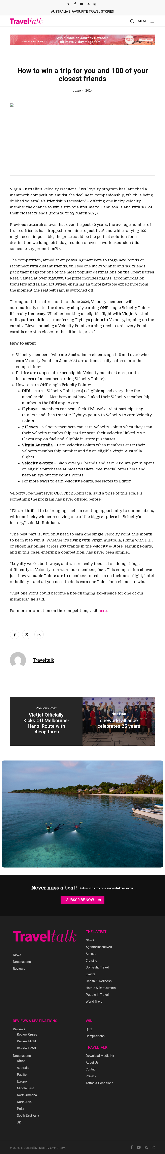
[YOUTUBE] (81, 4)
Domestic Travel (97, 967)
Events (90, 974)
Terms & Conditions (99, 1083)
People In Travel (97, 995)
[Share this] (14, 634)
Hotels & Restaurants (101, 988)
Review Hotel (26, 1048)
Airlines (91, 954)
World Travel (94, 1001)
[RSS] (88, 4)
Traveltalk (43, 660)
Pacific (22, 1075)
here (103, 611)
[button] (146, 21)
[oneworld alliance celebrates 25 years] (118, 721)
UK (19, 1122)
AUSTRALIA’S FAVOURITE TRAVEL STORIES (82, 11)
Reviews (19, 969)
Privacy (91, 1076)
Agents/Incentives (99, 947)
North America (27, 1095)
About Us (92, 1062)
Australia (23, 1068)
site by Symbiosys (52, 1147)
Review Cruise (27, 1034)
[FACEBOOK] (75, 4)
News (17, 955)
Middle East (25, 1088)
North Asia (24, 1102)
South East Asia (28, 1115)
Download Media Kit (100, 1056)
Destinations (22, 962)
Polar (20, 1109)
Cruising (91, 960)
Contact (91, 1069)
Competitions (95, 1036)
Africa (21, 1061)
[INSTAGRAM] (95, 4)
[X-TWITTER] (68, 4)
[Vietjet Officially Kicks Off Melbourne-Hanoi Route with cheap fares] (46, 721)
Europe (22, 1081)
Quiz (89, 1029)
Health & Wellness (99, 981)
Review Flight (26, 1041)
